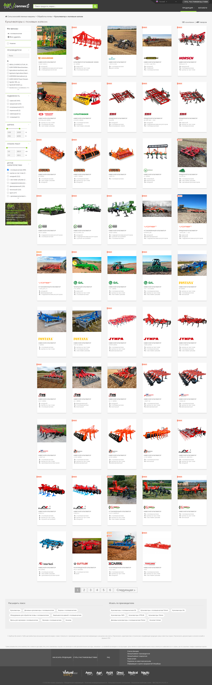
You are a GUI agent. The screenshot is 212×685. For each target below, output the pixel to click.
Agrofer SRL (14, 82)
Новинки (12, 43)
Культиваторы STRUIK (136, 615)
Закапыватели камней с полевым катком (67, 615)
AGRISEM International (18, 76)
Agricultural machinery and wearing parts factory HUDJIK (19, 70)
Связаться (51, 30)
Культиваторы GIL (178, 610)
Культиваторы (15, 610)
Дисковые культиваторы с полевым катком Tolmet (128, 620)
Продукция (187, 8)
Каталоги (202, 8)
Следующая (125, 590)
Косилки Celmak (155, 620)
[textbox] (63, 6)
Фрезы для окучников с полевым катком (24, 620)
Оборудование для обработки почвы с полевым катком (29, 615)
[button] (18, 50)
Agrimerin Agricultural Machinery (19, 73)
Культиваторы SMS (117, 615)
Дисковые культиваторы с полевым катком (39, 610)
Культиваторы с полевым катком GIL (123, 610)
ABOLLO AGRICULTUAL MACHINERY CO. (19, 65)
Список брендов (133, 651)
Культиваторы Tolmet (156, 615)
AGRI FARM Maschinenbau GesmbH (19, 67)
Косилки (68, 620)
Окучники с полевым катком (51, 620)
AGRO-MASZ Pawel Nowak (19, 79)
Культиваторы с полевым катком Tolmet (154, 610)
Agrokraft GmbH (15, 85)
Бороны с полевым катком (67, 610)
